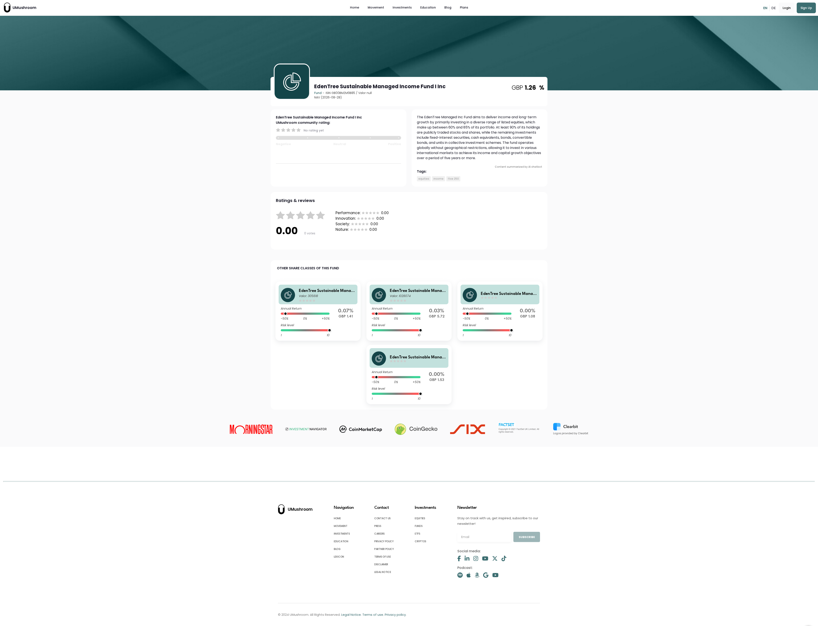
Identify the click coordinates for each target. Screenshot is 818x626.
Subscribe (527, 537)
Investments (402, 7)
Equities (420, 518)
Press (377, 526)
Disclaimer (381, 564)
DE (773, 8)
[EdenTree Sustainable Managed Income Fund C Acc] (409, 311)
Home (354, 7)
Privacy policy (384, 541)
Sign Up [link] (806, 8)
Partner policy (384, 549)
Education (428, 7)
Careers (379, 533)
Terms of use (382, 556)
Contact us (382, 518)
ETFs (417, 533)
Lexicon (339, 556)
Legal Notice (382, 572)
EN (765, 8)
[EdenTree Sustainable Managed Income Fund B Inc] (409, 374)
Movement (376, 7)
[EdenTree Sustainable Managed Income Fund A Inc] (318, 311)
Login (787, 8)
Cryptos (420, 541)
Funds (419, 526)
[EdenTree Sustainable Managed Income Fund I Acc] (500, 311)
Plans (464, 7)
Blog (447, 7)
